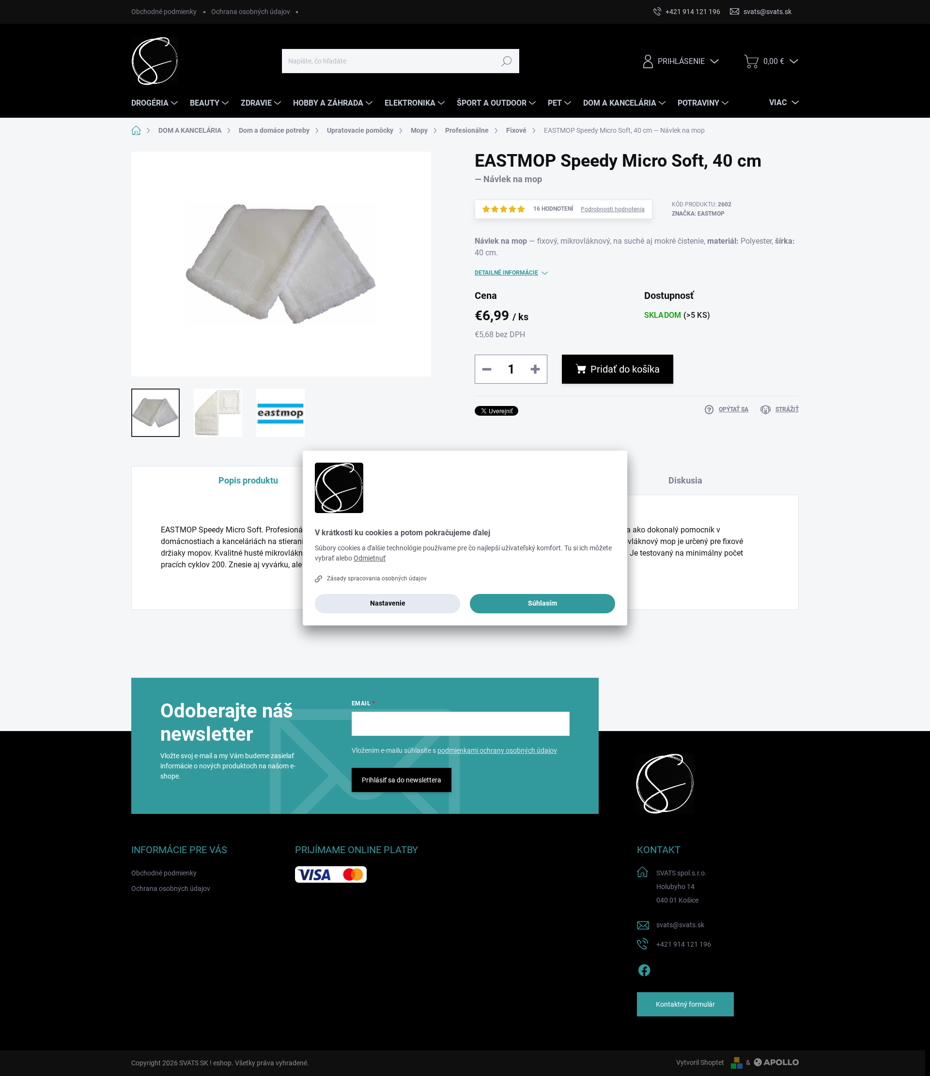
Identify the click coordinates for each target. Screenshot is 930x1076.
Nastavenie (387, 603)
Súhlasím (542, 603)
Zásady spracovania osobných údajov (377, 578)
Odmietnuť (370, 558)
